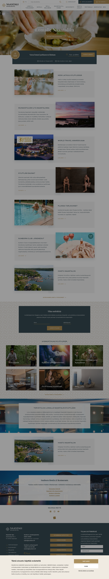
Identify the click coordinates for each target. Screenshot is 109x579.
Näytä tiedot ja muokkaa (86, 570)
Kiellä (86, 566)
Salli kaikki (86, 561)
